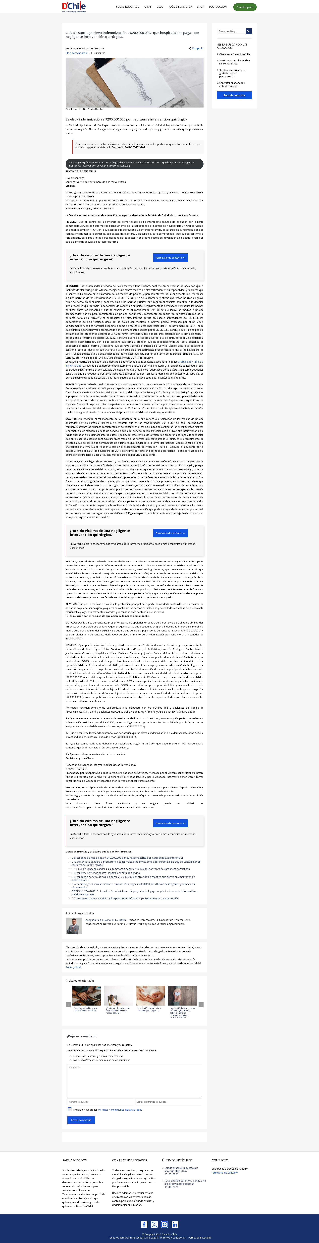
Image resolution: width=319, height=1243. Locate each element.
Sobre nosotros (127, 6)
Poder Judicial (73, 967)
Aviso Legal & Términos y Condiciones (165, 1237)
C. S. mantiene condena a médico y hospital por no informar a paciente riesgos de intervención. (125, 898)
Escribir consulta (234, 95)
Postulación (218, 6)
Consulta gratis (245, 7)
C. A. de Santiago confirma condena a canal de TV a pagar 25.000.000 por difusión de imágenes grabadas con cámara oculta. (133, 885)
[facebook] (144, 1224)
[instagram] (164, 1224)
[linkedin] (175, 1224)
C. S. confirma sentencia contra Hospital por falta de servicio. (105, 872)
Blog (160, 6)
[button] (68, 1004)
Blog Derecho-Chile (77, 53)
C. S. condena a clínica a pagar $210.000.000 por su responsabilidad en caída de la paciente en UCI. (127, 857)
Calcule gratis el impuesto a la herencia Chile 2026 (181, 1171)
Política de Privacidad (199, 1237)
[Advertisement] (159, 20)
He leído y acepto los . (107, 1109)
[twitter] (154, 1224)
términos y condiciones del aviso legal (119, 1109)
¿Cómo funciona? (180, 6)
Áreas (148, 6)
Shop (200, 6)
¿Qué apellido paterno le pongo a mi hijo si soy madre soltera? (185, 1183)
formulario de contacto (225, 1172)
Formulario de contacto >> (171, 257)
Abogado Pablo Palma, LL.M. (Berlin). (106, 919)
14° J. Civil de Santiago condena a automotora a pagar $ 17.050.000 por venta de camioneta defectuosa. (130, 868)
